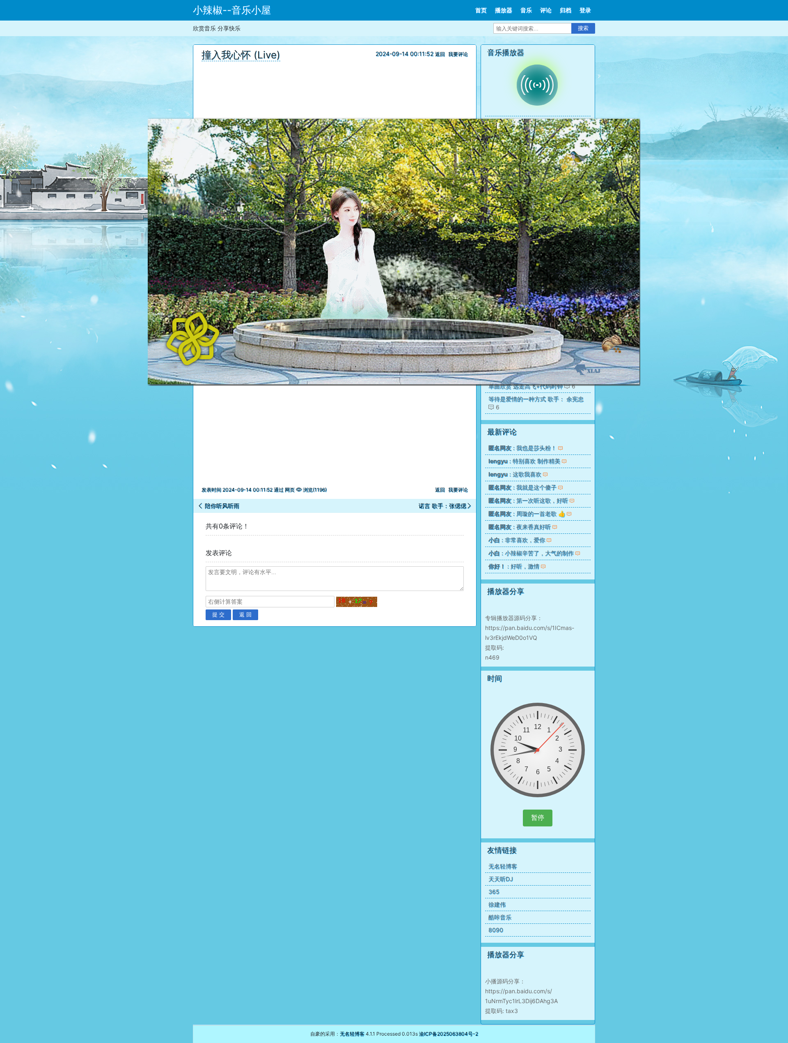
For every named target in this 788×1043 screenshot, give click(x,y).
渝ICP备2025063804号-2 (448, 1034)
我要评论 (458, 54)
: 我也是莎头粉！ (522, 447)
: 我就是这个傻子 (522, 487)
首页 (481, 10)
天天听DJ (500, 878)
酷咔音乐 (499, 917)
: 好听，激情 (513, 566)
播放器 (503, 10)
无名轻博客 (502, 866)
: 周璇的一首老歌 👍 (526, 513)
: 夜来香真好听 (519, 526)
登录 (585, 10)
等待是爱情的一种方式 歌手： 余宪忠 (536, 398)
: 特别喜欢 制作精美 (524, 460)
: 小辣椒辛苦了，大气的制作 (531, 552)
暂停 (537, 817)
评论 (546, 10)
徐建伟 (497, 904)
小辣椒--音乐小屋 (232, 10)
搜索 (583, 28)
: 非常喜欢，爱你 (516, 539)
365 (493, 891)
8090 (495, 929)
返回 (440, 54)
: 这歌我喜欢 (514, 474)
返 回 (245, 614)
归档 (565, 10)
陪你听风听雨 (221, 505)
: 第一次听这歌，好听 (528, 500)
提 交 (218, 614)
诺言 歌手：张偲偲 (442, 505)
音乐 (526, 10)
